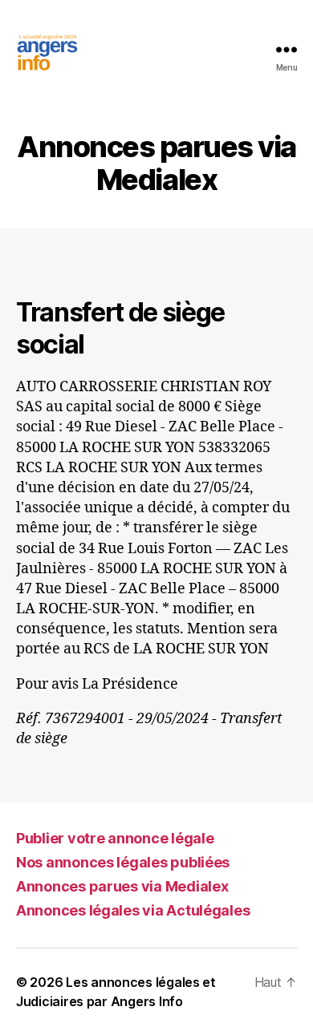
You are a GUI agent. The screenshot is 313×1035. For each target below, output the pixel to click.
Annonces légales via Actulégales (133, 910)
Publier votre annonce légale (114, 838)
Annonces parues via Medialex (122, 886)
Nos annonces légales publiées (123, 862)
